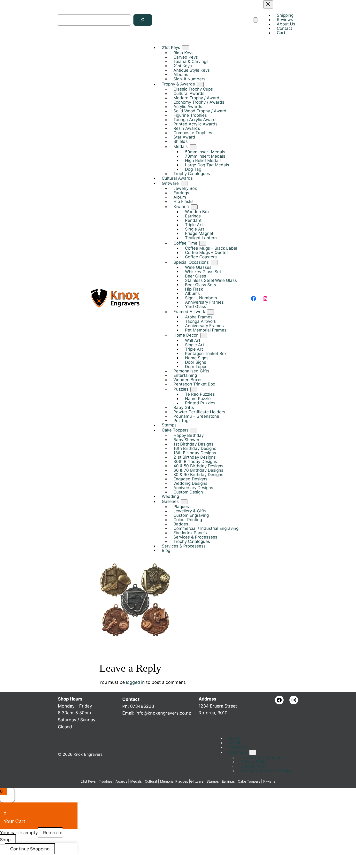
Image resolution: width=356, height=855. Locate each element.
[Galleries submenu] (184, 501)
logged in (135, 682)
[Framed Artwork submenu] (210, 312)
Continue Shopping (30, 848)
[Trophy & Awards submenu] (200, 84)
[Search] (142, 20)
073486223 (142, 706)
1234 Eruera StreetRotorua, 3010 (218, 706)
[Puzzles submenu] (193, 389)
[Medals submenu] (193, 146)
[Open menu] (255, 20)
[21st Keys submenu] (185, 47)
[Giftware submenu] (184, 183)
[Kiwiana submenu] (194, 206)
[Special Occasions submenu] (214, 262)
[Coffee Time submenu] (202, 243)
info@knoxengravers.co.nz (163, 713)
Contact (130, 699)
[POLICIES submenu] (252, 752)
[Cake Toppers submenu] (194, 430)
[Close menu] (268, 4)
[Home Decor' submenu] (203, 335)
